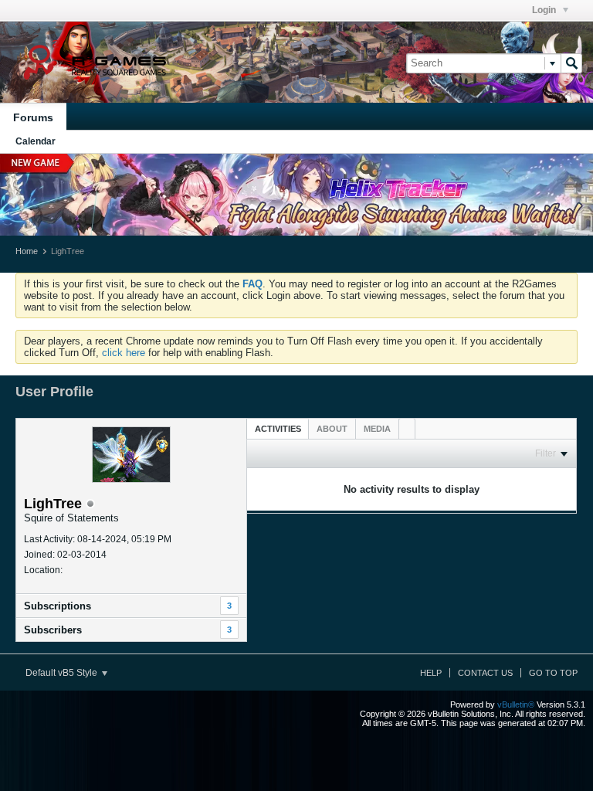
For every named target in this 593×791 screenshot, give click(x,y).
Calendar (35, 141)
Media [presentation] (377, 428)
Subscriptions (57, 606)
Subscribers (53, 630)
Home (26, 251)
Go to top (553, 672)
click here (123, 352)
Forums (33, 117)
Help (431, 672)
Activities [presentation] (278, 428)
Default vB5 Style (62, 672)
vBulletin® (515, 704)
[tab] (278, 428)
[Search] (571, 63)
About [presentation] (332, 428)
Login (545, 10)
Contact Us (485, 672)
